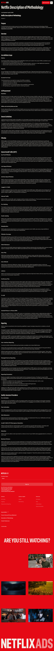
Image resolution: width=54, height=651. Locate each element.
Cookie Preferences (5, 521)
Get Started (38, 499)
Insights (20, 499)
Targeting (3, 501)
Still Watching (21, 501)
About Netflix (4, 512)
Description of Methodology (7, 518)
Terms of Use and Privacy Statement (7, 491)
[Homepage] (5, 2)
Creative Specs (38, 504)
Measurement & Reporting (6, 504)
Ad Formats (3, 499)
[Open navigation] (51, 2)
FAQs (37, 501)
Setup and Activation (39, 506)
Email (3, 478)
